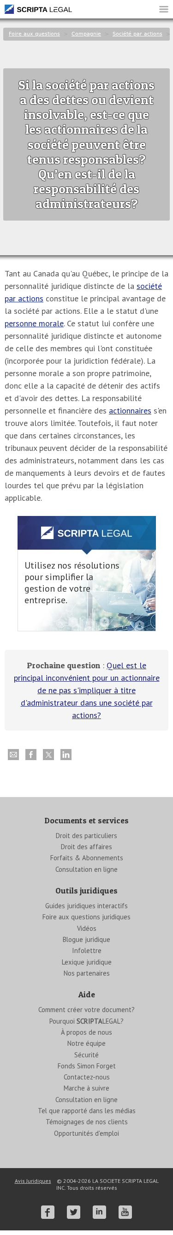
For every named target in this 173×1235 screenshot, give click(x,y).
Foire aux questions (34, 34)
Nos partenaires (87, 973)
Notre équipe (86, 1043)
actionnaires (130, 410)
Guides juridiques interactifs (86, 905)
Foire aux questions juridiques (86, 916)
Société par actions (137, 34)
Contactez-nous (87, 1077)
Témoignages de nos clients (87, 1121)
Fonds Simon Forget (87, 1065)
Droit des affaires (86, 846)
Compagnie (86, 34)
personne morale (34, 323)
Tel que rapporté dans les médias (87, 1110)
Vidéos (86, 928)
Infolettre (86, 950)
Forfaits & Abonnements (86, 857)
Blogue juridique (86, 939)
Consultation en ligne (86, 869)
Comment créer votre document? (86, 1009)
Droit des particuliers (86, 835)
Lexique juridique (87, 962)
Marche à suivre (86, 1088)
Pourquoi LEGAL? (86, 1021)
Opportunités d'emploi (86, 1133)
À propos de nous (86, 1032)
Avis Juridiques (33, 1180)
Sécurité (86, 1054)
